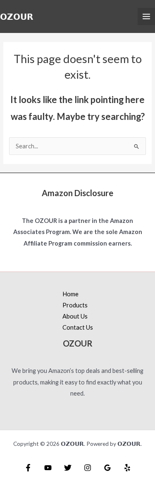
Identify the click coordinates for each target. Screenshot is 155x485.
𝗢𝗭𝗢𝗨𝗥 (16, 16)
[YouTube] (48, 467)
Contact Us (77, 327)
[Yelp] (127, 467)
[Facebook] (28, 467)
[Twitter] (68, 467)
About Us (75, 316)
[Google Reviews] (107, 467)
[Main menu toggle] (146, 16)
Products (75, 305)
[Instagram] (87, 467)
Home (70, 294)
